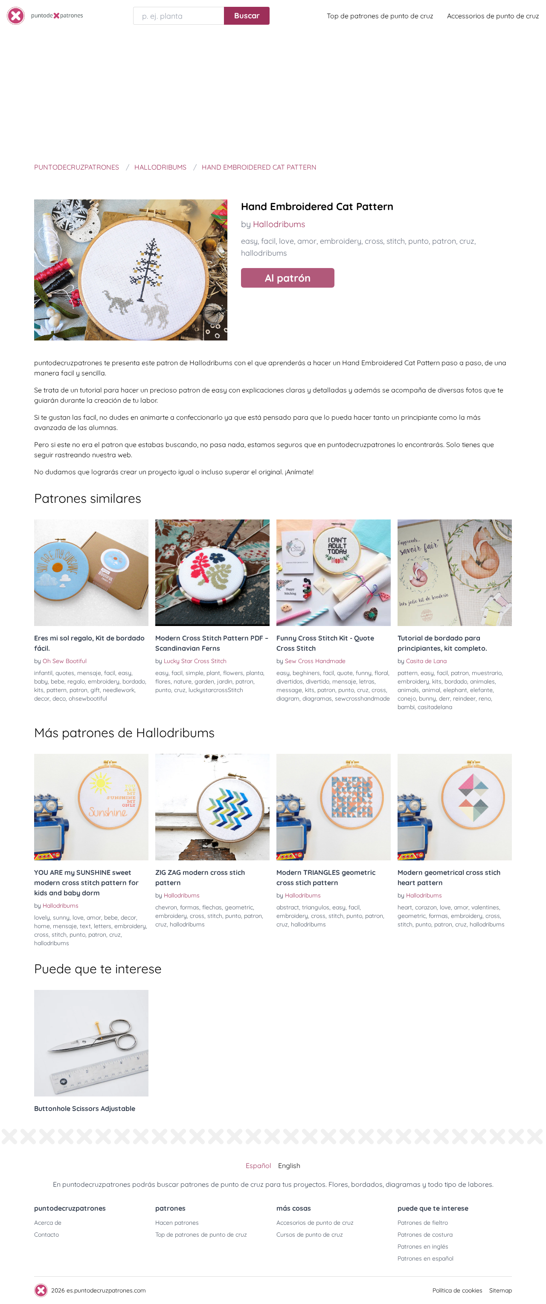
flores (163, 681)
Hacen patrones (177, 1222)
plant (213, 673)
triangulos (315, 907)
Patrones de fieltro (423, 1222)
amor (307, 241)
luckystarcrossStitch (216, 690)
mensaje (89, 673)
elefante (481, 690)
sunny (61, 917)
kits (39, 690)
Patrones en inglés (423, 1246)
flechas (212, 907)
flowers (233, 673)
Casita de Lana (426, 661)
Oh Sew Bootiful (65, 661)
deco (59, 698)
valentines (485, 907)
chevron (166, 907)
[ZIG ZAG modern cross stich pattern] (212, 807)
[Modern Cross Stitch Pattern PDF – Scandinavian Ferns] (212, 572)
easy (249, 241)
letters (102, 926)
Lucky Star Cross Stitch (195, 661)
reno (485, 698)
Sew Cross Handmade (315, 661)
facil (268, 241)
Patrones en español (425, 1258)
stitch (395, 241)
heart (405, 907)
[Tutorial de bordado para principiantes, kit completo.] (455, 572)
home (42, 926)
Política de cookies (457, 1290)
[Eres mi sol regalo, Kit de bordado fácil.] (91, 572)
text (85, 926)
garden (204, 681)
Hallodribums (279, 224)
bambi (406, 707)
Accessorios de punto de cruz (493, 16)
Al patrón (288, 277)
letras (367, 681)
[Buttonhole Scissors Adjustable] (91, 1043)
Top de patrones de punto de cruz (380, 16)
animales (482, 681)
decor (41, 698)
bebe (57, 681)
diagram (287, 698)
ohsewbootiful (88, 698)
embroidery (340, 241)
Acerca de (47, 1222)
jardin (224, 681)
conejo (407, 698)
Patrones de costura (425, 1234)
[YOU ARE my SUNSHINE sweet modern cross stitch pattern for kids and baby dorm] (91, 807)
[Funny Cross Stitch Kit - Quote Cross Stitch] (333, 572)
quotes (64, 673)
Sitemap (500, 1290)
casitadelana (435, 707)
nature (183, 681)
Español (258, 1165)
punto (418, 241)
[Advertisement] (273, 95)
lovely (42, 917)
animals (408, 690)
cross (374, 241)
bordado (133, 681)
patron (444, 241)
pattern (56, 690)
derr (444, 698)
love (286, 241)
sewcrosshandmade (362, 698)
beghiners (306, 673)
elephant (455, 690)
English (289, 1165)
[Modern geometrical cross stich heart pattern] (455, 807)
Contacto (46, 1234)
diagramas (317, 698)
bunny (427, 698)
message (289, 690)
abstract (287, 907)
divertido (317, 681)
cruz (466, 241)
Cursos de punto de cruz (309, 1234)
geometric (239, 907)
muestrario (487, 673)
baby (41, 681)
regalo (76, 681)
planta (254, 673)
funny (364, 673)
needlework (118, 690)
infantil (43, 673)
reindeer (464, 698)
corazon (426, 907)
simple (194, 673)
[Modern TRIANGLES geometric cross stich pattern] (333, 807)
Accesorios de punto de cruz (315, 1222)
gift (95, 690)
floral (381, 673)
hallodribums (264, 253)
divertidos (289, 681)
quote (345, 673)
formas (189, 907)
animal (431, 690)
